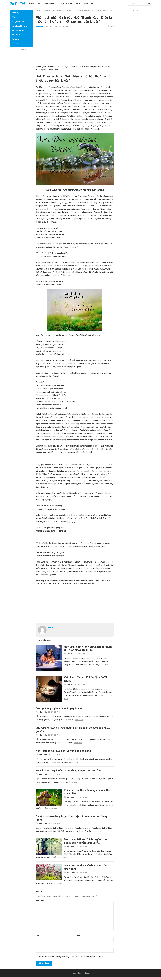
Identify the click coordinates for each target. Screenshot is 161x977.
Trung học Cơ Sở (18, 22)
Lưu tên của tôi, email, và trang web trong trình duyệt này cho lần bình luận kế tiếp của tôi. (71, 957)
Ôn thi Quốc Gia (17, 35)
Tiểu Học (15, 17)
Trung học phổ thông (19, 26)
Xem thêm (15, 43)
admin (49, 26)
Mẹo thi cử (15, 39)
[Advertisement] (21, 86)
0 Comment (67, 26)
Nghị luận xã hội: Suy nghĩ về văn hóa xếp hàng (63, 750)
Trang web (40, 946)
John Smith (42, 712)
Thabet (87, 973)
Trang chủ (15, 13)
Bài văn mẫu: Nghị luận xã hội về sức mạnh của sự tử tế (68, 770)
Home (38, 10)
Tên (38, 935)
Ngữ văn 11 (46, 10)
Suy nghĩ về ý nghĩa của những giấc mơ (59, 708)
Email (78, 935)
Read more (68, 668)
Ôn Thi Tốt (17, 3)
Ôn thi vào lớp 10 (18, 30)
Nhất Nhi (70, 654)
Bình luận (40, 901)
